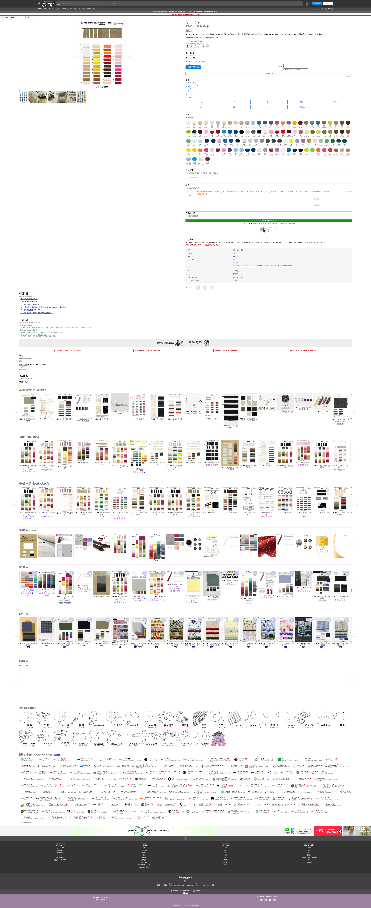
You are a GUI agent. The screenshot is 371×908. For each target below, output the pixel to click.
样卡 (225, 864)
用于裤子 (250, 266)
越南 (207, 885)
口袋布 (226, 860)
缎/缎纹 (235, 263)
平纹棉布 (225, 862)
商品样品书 (249, 223)
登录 (328, 3)
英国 (171, 885)
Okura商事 (60, 852)
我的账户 (143, 857)
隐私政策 (276, 896)
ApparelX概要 (60, 848)
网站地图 (309, 862)
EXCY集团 (60, 850)
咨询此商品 (349, 76)
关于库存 (309, 855)
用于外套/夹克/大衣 (239, 266)
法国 (175, 885)
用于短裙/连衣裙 (259, 266)
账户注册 (143, 860)
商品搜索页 (144, 850)
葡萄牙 (188, 885)
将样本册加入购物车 (269, 220)
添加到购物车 (269, 73)
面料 (225, 848)
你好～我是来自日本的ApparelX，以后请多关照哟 (187, 14)
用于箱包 (283, 266)
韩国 (204, 885)
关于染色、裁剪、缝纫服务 (309, 857)
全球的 (158, 885)
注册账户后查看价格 (193, 67)
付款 (309, 850)
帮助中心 (171, 343)
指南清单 (309, 848)
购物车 (144, 852)
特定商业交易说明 (267, 896)
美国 (165, 885)
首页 (144, 848)
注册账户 (317, 3)
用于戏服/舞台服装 (272, 266)
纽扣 (225, 850)
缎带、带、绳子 (25, 17)
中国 (197, 885)
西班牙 (183, 885)
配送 (309, 852)
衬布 (225, 855)
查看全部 (57, 755)
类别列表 (14, 17)
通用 (234, 256)
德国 (192, 885)
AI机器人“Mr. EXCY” (144, 864)
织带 (234, 253)
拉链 (225, 857)
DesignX (60, 855)
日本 (213, 885)
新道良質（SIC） (198, 41)
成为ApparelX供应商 (60, 860)
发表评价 (23, 367)
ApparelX (5, 17)
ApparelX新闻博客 (144, 867)
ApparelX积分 (60, 857)
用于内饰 (290, 266)
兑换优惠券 (144, 862)
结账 (144, 855)
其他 (309, 860)
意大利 (179, 885)
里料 (225, 852)
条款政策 (259, 896)
